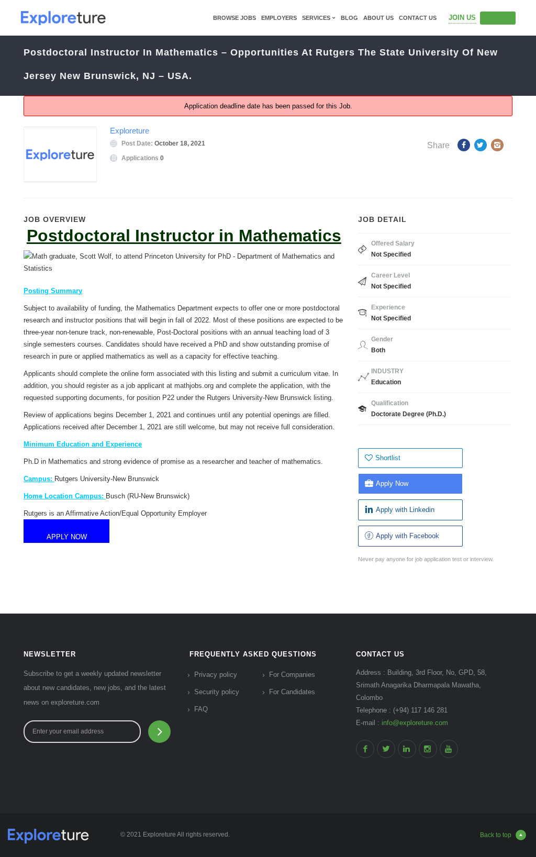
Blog (349, 18)
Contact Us (418, 18)
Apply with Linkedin (405, 510)
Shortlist (387, 458)
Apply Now (392, 483)
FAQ (201, 709)
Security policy (216, 692)
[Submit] (159, 731)
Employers (279, 18)
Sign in (497, 18)
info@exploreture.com (415, 723)
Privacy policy (215, 674)
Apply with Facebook (407, 536)
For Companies (292, 674)
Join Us (462, 17)
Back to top (495, 835)
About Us (378, 18)
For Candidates (292, 692)
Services (316, 18)
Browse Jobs (234, 18)
